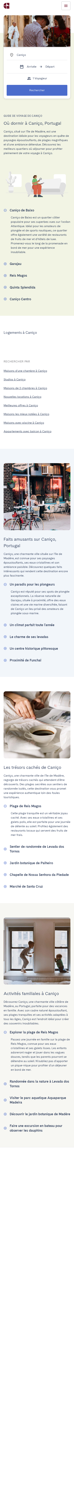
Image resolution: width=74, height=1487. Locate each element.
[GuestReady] (6, 6)
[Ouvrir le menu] (65, 5)
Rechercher (37, 90)
